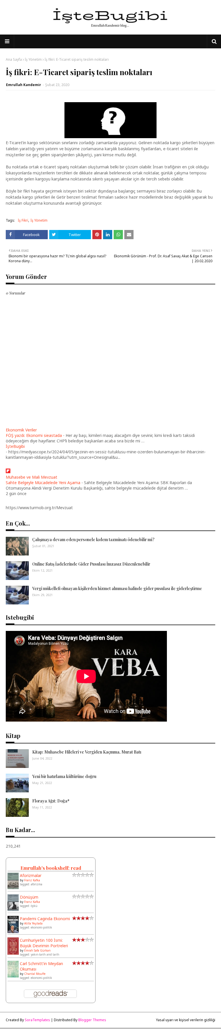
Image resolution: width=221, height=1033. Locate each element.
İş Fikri (23, 220)
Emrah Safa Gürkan (37, 950)
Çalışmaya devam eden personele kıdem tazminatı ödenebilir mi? (93, 539)
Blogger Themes (92, 1019)
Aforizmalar (30, 875)
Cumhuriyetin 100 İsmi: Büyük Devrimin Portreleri (44, 942)
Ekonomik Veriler (21, 430)
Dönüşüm (29, 897)
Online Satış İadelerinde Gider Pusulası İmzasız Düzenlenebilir (91, 564)
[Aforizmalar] (13, 887)
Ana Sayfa (14, 59)
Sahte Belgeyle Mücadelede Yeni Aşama (43, 482)
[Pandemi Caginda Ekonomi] (13, 932)
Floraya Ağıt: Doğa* (50, 801)
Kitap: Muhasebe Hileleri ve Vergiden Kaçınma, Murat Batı (86, 752)
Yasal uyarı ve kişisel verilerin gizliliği (185, 1019)
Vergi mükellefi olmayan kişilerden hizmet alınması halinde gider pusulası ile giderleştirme (117, 588)
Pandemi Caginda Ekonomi (45, 918)
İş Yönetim (33, 59)
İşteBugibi (15, 446)
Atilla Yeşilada (33, 923)
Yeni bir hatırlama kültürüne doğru (64, 776)
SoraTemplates (37, 1019)
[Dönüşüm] (13, 909)
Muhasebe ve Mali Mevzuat (31, 477)
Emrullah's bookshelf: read (50, 868)
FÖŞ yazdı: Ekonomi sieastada (34, 435)
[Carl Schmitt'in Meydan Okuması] (13, 976)
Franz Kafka (32, 880)
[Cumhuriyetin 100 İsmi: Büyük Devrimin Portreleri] (13, 953)
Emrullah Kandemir (23, 84)
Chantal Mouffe (34, 974)
